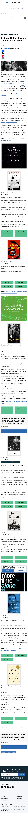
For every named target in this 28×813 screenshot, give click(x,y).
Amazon (7, 231)
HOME (2, 34)
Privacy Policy (19, 798)
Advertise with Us (20, 793)
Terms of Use (19, 796)
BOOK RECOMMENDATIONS (11, 34)
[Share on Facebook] (3, 51)
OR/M (18, 800)
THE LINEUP (3, 796)
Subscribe (3, 13)
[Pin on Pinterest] (3, 56)
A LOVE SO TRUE (4, 793)
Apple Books (21, 231)
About (6, 18)
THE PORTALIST (4, 800)
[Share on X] (3, 53)
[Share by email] (3, 58)
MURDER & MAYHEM (4, 798)
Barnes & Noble (7, 235)
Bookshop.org (20, 235)
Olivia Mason (5, 48)
